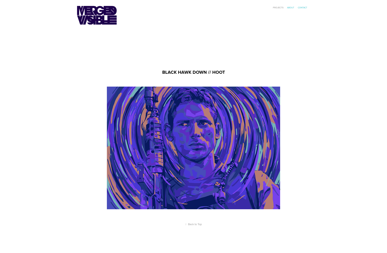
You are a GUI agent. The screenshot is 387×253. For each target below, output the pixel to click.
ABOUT (290, 7)
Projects (278, 7)
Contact (302, 7)
